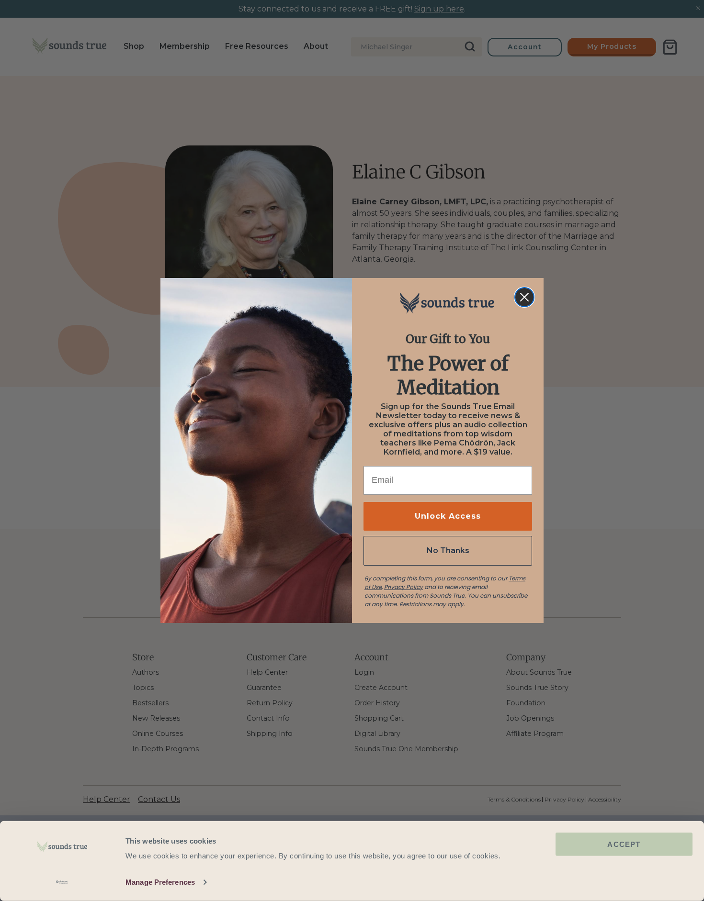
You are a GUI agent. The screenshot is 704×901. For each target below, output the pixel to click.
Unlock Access (448, 516)
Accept (623, 844)
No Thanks (448, 550)
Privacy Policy (403, 587)
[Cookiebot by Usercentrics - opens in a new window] (62, 882)
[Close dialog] (524, 297)
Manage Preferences (160, 882)
